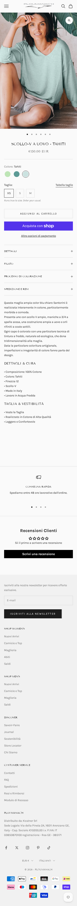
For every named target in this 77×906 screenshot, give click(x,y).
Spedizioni (11, 786)
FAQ (6, 780)
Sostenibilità (12, 739)
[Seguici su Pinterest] (38, 848)
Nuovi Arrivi (11, 636)
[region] (38, 487)
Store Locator (12, 745)
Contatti (9, 773)
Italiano (45, 860)
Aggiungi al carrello (38, 213)
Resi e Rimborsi (14, 793)
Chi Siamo (10, 752)
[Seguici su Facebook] (6, 848)
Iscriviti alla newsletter (33, 613)
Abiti (7, 657)
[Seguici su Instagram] (27, 848)
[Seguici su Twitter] (17, 848)
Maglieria (10, 650)
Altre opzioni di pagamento (38, 236)
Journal (9, 732)
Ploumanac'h (13, 812)
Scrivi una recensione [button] (38, 554)
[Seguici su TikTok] (49, 848)
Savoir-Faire (12, 725)
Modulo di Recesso (16, 800)
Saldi (7, 664)
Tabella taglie (64, 185)
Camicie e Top (13, 643)
